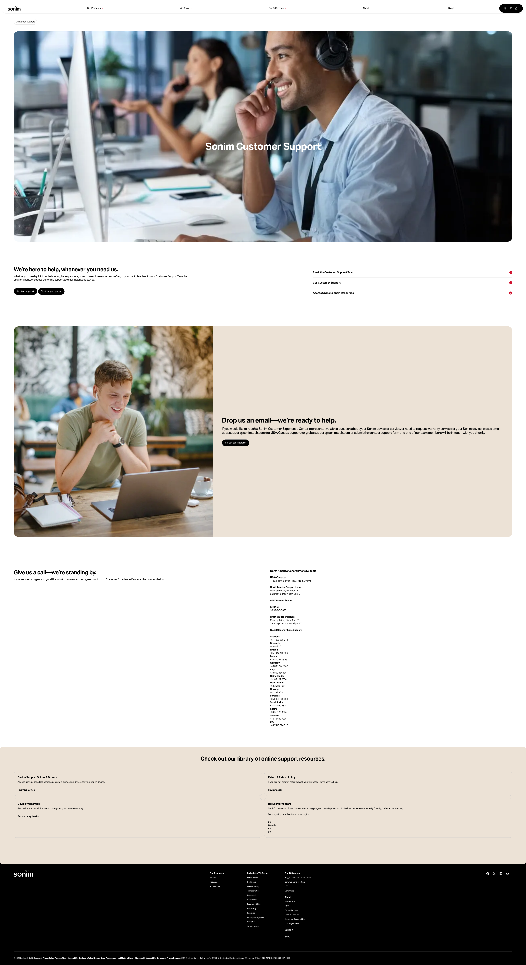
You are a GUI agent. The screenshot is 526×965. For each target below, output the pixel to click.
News (287, 906)
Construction (252, 895)
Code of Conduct (292, 915)
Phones (213, 877)
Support (289, 930)
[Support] (505, 8)
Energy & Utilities (254, 904)
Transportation (253, 891)
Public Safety (252, 877)
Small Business (253, 926)
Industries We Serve (257, 873)
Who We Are (290, 901)
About (288, 897)
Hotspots (214, 882)
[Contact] (510, 8)
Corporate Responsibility (295, 919)
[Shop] (516, 8)
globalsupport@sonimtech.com (328, 433)
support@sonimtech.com (247, 433)
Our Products (217, 873)
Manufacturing (253, 886)
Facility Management (255, 917)
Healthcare (251, 882)
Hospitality (251, 908)
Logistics (251, 913)
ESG (286, 886)
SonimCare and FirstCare (295, 882)
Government (252, 899)
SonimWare (289, 891)
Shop (287, 936)
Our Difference (292, 873)
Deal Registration (292, 923)
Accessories (215, 886)
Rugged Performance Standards (298, 877)
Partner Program (291, 910)
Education (251, 922)
